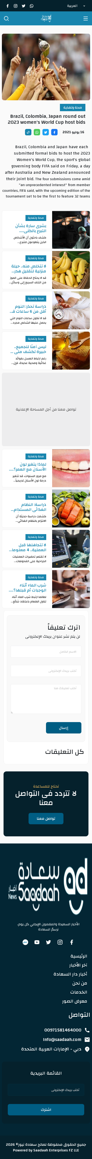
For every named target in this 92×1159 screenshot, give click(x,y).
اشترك (46, 1109)
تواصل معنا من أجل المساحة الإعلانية (46, 409)
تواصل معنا (46, 818)
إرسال (63, 727)
